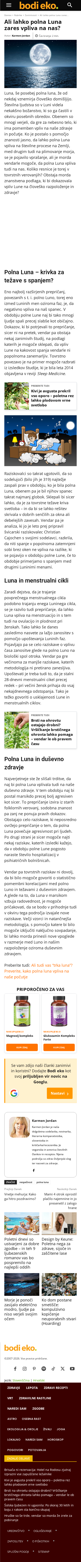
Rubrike (18, 15)
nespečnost (25, 1182)
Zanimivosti (31, 15)
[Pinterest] (34, 1369)
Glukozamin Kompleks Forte (59, 1037)
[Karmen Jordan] (19, 1145)
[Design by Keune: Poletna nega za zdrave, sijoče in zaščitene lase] (59, 1223)
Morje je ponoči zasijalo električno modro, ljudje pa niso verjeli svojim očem (20, 1309)
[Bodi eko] (39, 5)
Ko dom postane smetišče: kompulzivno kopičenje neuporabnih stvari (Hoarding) (59, 1311)
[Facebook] (33, 1169)
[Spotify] (43, 1369)
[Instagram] (24, 1369)
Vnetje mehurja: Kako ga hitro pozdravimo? (20, 1196)
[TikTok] (53, 1369)
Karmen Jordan (21, 35)
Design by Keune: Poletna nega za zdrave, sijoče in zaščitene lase (57, 1246)
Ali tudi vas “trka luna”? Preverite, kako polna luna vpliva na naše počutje (38, 971)
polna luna (43, 1182)
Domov (7, 15)
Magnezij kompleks (19, 1035)
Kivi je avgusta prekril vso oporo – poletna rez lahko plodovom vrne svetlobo (52, 398)
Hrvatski (39, 1380)
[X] (62, 1369)
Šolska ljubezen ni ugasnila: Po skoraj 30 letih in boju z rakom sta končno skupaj (39, 1507)
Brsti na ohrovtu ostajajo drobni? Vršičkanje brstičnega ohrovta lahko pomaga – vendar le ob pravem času (52, 732)
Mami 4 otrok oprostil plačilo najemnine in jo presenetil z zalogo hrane (60, 1201)
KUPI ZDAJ (22, 1047)
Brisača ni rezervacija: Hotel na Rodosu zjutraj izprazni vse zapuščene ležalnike (37, 1472)
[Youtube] (72, 1369)
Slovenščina (21, 1380)
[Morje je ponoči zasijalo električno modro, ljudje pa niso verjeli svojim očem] (21, 1284)
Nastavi (60, 1093)
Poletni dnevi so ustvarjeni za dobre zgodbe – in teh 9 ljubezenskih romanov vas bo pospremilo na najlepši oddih (21, 1253)
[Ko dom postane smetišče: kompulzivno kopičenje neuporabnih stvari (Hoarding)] (59, 1284)
